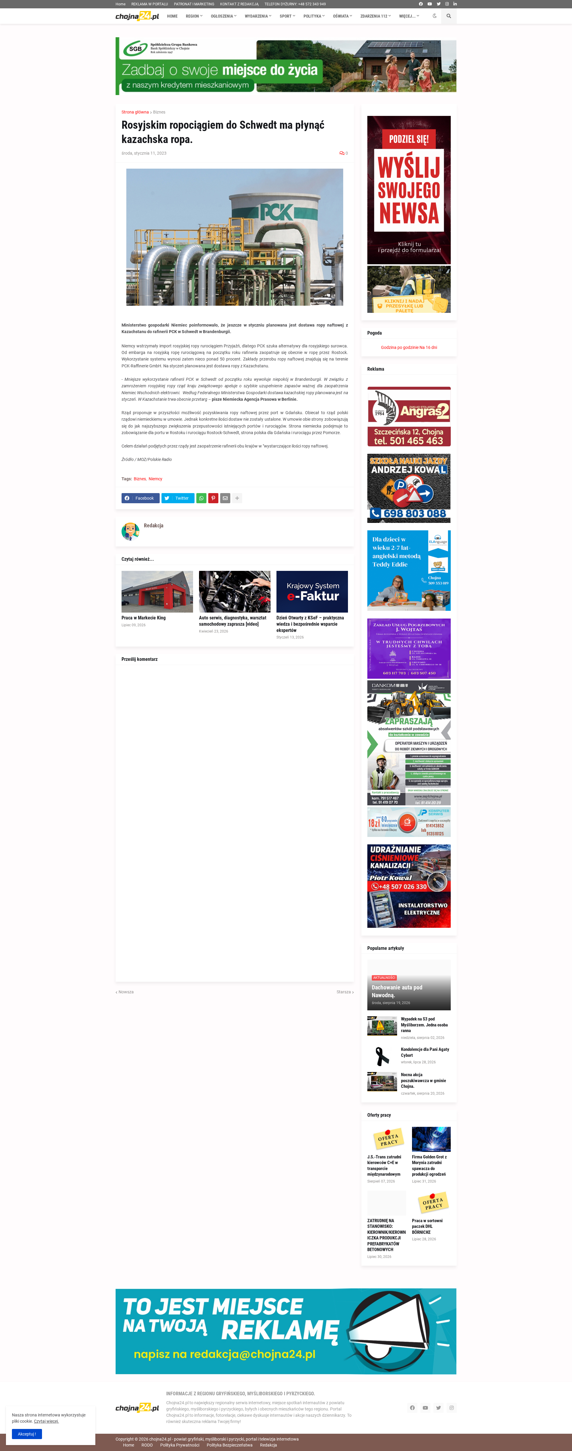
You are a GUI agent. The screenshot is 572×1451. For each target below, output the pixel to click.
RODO (147, 1445)
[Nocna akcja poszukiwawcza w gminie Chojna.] (382, 1081)
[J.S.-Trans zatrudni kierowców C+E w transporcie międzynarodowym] (386, 1139)
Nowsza (126, 991)
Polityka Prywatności (179, 1445)
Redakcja (268, 1445)
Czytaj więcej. (46, 1421)
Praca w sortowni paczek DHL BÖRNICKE (427, 1226)
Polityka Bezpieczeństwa (230, 1445)
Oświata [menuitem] (341, 16)
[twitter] (439, 4)
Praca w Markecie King (144, 618)
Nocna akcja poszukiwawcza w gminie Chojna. (423, 1080)
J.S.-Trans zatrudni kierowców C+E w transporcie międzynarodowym (384, 1165)
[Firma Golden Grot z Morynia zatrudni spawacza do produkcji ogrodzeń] (431, 1139)
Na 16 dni (428, 347)
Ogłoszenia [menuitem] (222, 16)
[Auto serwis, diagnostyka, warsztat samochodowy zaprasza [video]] (235, 592)
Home (120, 4)
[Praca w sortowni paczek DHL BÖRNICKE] (431, 1203)
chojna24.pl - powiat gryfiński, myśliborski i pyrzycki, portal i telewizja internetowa (224, 1439)
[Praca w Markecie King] (157, 592)
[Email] (225, 498)
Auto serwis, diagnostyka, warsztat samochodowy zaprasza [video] (232, 621)
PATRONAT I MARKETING (194, 4)
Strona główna (135, 112)
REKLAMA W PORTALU (149, 4)
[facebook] (421, 4)
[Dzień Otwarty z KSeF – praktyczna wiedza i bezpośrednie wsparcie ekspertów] (312, 592)
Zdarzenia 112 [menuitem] (373, 16)
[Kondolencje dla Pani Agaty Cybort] (382, 1056)
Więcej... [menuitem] (407, 16)
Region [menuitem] (192, 16)
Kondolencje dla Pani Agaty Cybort (425, 1052)
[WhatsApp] (201, 498)
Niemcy (155, 479)
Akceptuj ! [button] (27, 1434)
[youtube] (430, 4)
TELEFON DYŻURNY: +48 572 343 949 (295, 4)
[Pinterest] (213, 498)
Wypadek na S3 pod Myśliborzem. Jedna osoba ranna (424, 1024)
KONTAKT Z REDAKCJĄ (239, 4)
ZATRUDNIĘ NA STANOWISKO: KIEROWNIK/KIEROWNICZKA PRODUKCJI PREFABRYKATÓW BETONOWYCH (386, 1235)
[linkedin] (455, 4)
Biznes (159, 112)
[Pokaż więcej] (237, 498)
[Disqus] (235, 745)
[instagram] (447, 4)
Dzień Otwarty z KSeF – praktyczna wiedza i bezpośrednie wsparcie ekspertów (310, 624)
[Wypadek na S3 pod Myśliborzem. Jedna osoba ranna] (382, 1026)
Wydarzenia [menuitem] (256, 16)
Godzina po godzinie (400, 347)
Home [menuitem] (172, 16)
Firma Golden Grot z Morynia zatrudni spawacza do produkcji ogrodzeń (429, 1165)
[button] (434, 16)
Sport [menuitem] (286, 16)
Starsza (344, 991)
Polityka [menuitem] (312, 16)
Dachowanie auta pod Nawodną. (397, 991)
